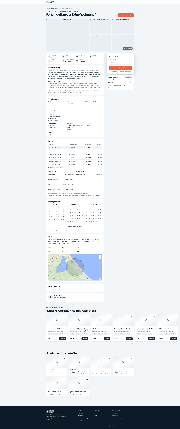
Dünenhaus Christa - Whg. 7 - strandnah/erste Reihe (122, 329)
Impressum (115, 415)
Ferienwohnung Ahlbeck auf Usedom (122, 371)
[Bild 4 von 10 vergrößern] (100, 43)
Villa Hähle (51, 371)
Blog (126, 2)
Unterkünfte (120, 2)
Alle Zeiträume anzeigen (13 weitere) (56, 167)
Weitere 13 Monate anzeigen (75, 226)
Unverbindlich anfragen (126, 15)
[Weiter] (132, 343)
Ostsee (52, 8)
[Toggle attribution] (100, 279)
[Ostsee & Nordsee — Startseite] (50, 2)
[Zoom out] (100, 258)
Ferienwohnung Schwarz (54, 391)
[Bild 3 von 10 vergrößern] (123, 26)
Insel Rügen (80, 415)
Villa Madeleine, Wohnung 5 (100, 329)
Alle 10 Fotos (129, 48)
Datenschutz (115, 413)
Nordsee (80, 420)
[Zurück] (130, 343)
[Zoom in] (100, 256)
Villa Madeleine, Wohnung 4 (166, 329)
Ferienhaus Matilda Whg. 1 (55, 329)
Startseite (48, 8)
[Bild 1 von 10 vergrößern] (67, 35)
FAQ (130, 2)
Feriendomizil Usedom (98, 371)
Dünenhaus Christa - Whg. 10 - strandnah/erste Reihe (145, 329)
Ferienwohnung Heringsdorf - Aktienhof (78, 371)
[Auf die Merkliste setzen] (65, 316)
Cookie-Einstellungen (117, 418)
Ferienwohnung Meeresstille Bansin (78, 392)
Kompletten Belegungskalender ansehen (117, 87)
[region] (75, 267)
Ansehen (62, 338)
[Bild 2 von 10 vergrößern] (100, 26)
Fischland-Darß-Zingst (83, 418)
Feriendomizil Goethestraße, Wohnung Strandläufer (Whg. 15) (79, 329)
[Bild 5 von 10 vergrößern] (123, 43)
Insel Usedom (58, 8)
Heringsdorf (65, 8)
